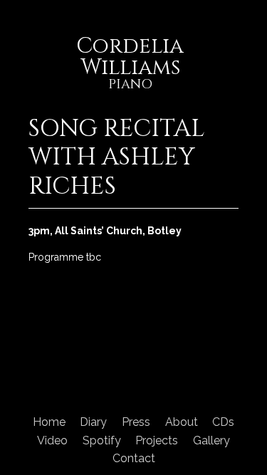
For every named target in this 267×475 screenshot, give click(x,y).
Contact (133, 458)
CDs (223, 422)
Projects (156, 440)
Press (136, 422)
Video (52, 440)
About (181, 422)
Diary (93, 422)
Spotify (102, 440)
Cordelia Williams (130, 64)
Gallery (211, 440)
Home (49, 422)
